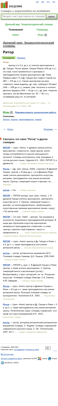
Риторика (48, 129)
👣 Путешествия (7, 354)
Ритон (10, 129)
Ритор (6, 169)
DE (42, 2)
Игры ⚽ (42, 35)
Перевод (21, 58)
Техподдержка (19, 349)
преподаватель (26, 119)
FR (53, 2)
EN (37, 2)
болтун (6, 119)
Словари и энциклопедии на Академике (25, 11)
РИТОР (6, 147)
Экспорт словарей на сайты (11, 358)
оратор (14, 119)
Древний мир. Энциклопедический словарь (29, 24)
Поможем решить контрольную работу (35, 112)
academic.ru (11, 4)
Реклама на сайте (32, 349)
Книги (15, 35)
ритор (6, 190)
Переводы (42, 29)
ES (48, 2)
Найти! (51, 16)
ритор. (6, 253)
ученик (38, 119)
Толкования (16, 29)
